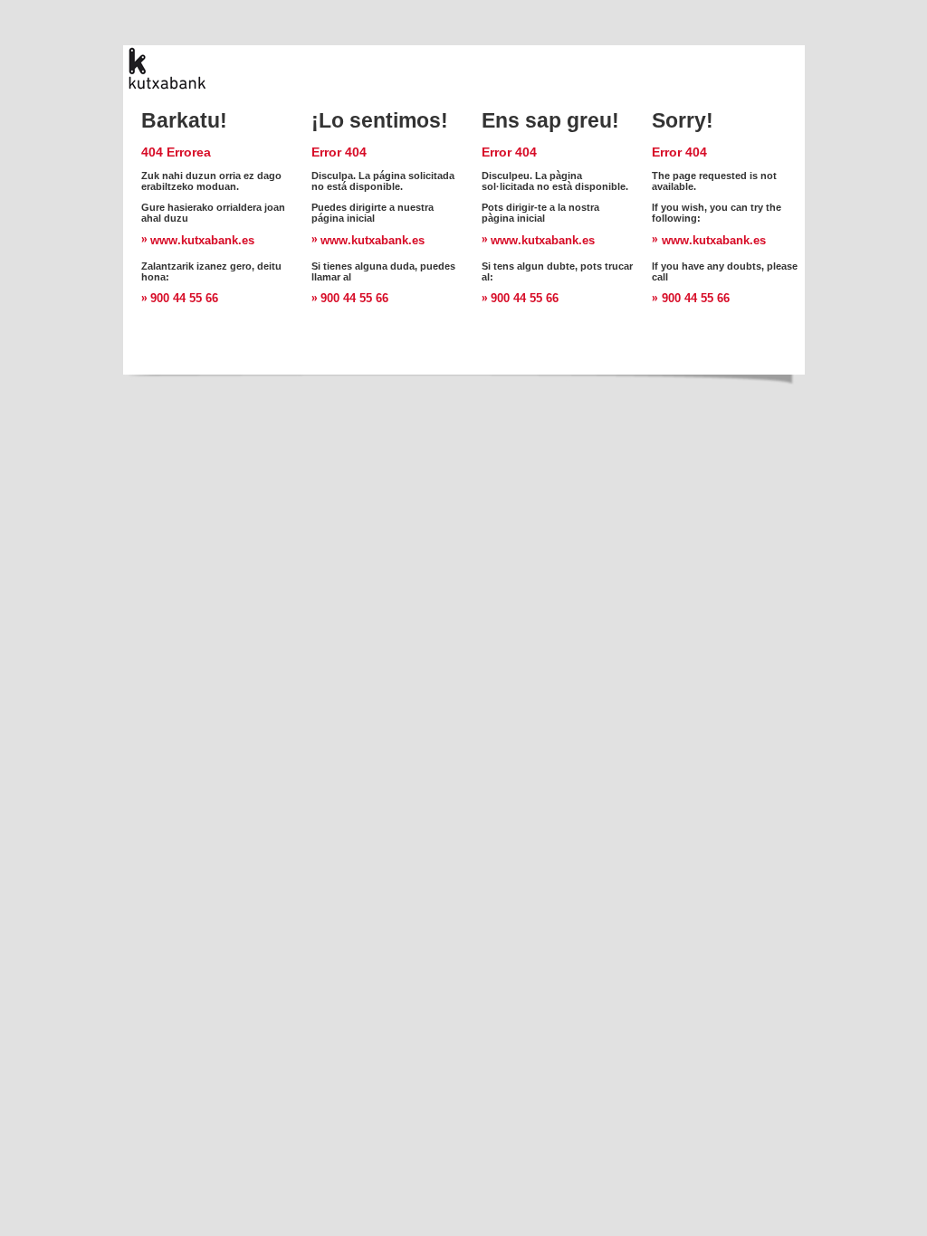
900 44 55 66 (184, 298)
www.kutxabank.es (202, 240)
